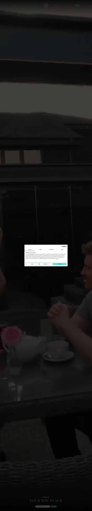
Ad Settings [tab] (51, 249)
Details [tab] (40, 249)
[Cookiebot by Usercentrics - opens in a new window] (62, 246)
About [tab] (62, 249)
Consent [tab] (29, 249)
